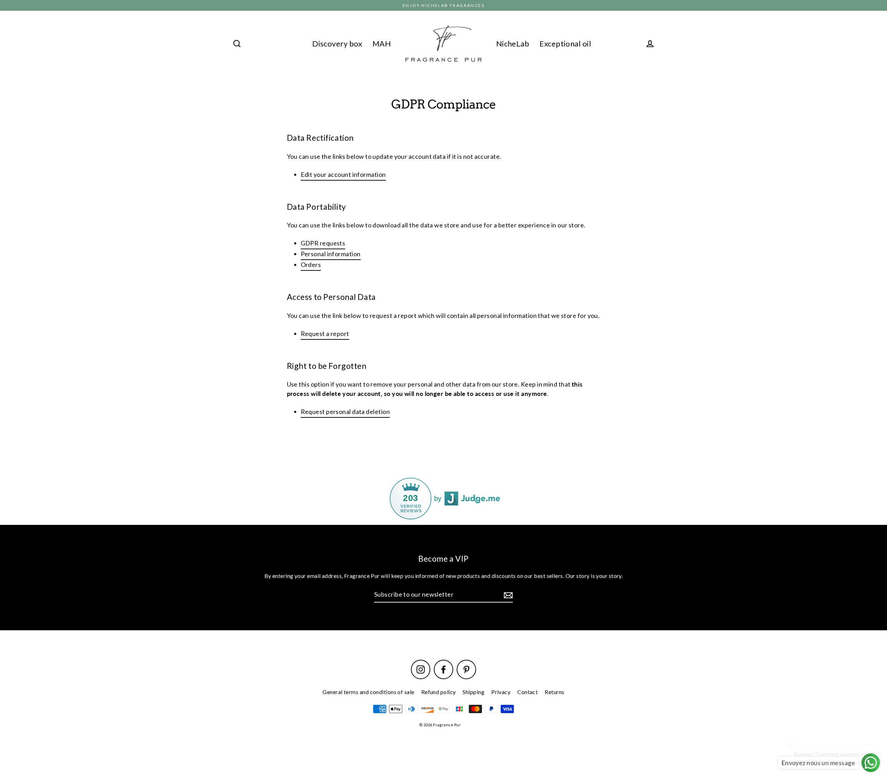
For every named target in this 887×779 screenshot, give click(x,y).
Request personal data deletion (345, 411)
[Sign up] (507, 595)
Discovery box (337, 43)
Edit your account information (343, 174)
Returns (554, 692)
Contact (527, 692)
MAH (381, 43)
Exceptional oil (565, 43)
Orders (311, 264)
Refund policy (438, 692)
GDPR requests (323, 243)
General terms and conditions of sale (368, 692)
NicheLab (512, 43)
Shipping (473, 692)
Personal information (331, 254)
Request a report (325, 333)
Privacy (500, 692)
